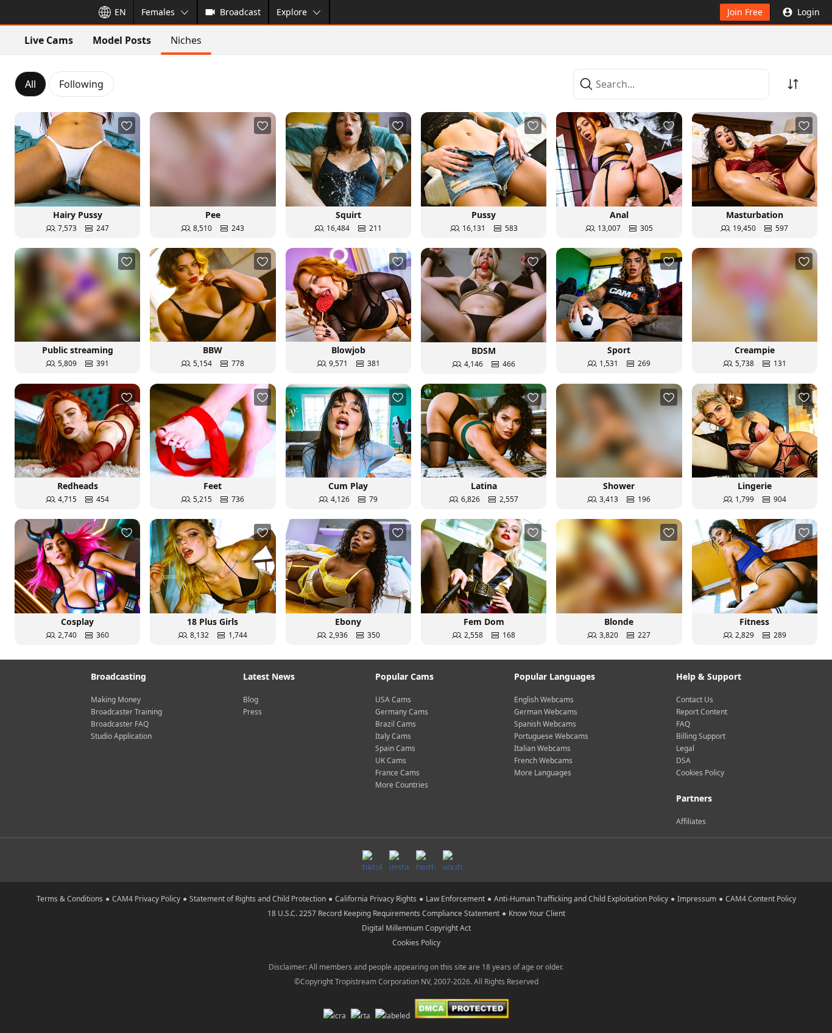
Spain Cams (395, 748)
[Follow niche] (126, 125)
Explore (292, 12)
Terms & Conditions (70, 899)
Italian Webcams (542, 748)
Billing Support (700, 736)
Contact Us (694, 699)
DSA (683, 760)
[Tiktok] (372, 860)
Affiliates (691, 821)
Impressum (696, 899)
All (30, 84)
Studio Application (121, 736)
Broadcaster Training (126, 712)
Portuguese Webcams (551, 736)
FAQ (683, 724)
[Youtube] (452, 860)
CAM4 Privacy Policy (146, 899)
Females (158, 12)
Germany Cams (401, 712)
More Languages (542, 772)
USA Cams (393, 699)
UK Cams (390, 760)
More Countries (401, 785)
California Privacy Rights (376, 899)
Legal (685, 748)
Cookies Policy (700, 772)
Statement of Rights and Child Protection (257, 899)
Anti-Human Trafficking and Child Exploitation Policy (581, 899)
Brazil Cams (395, 724)
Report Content (701, 712)
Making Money (116, 699)
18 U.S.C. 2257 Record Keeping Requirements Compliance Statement (383, 913)
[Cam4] (44, 12)
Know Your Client (537, 913)
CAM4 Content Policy (760, 899)
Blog (250, 699)
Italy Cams (393, 736)
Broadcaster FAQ (120, 724)
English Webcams (544, 699)
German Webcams (545, 712)
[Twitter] (425, 860)
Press (252, 712)
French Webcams (543, 760)
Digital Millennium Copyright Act (416, 928)
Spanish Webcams (545, 724)
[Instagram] (399, 860)
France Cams (397, 772)
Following (81, 84)
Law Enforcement (455, 899)
